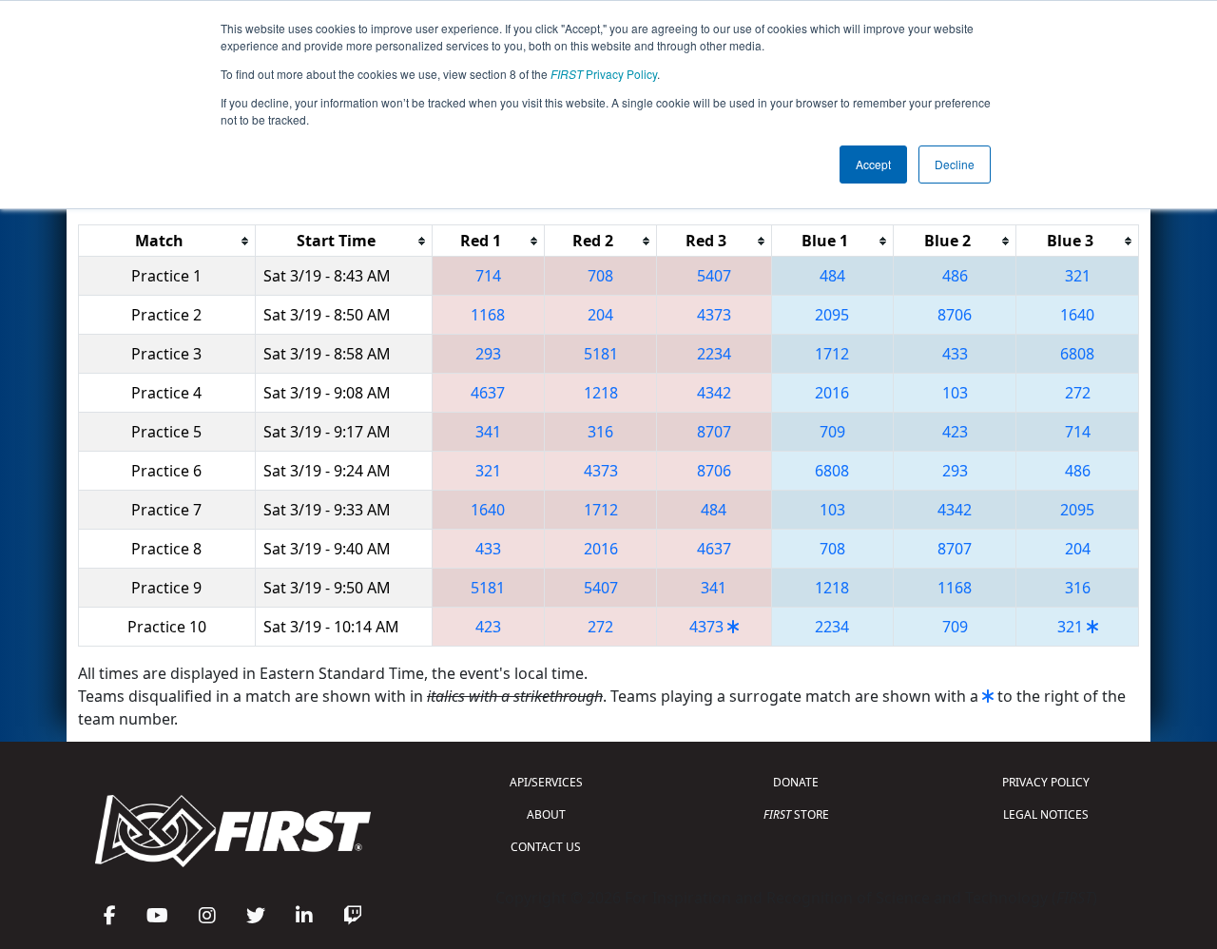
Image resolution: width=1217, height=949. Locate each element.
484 (832, 275)
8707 (714, 431)
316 (600, 431)
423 (955, 431)
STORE (796, 814)
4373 (714, 314)
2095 (832, 314)
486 (955, 275)
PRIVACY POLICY (1046, 782)
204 (600, 314)
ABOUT (546, 814)
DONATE (796, 782)
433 (955, 353)
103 (955, 392)
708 (600, 275)
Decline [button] (955, 164)
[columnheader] (167, 241)
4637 (488, 392)
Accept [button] (873, 164)
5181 (601, 353)
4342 (714, 392)
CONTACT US (546, 847)
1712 (832, 353)
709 (832, 431)
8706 (954, 314)
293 (488, 353)
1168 (488, 314)
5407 (714, 275)
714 (488, 275)
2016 (832, 392)
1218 (601, 392)
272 (1078, 392)
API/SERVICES (546, 782)
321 (1078, 275)
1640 (1077, 314)
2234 (714, 353)
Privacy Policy (604, 74)
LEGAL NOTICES (1046, 814)
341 (488, 431)
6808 (1077, 353)
